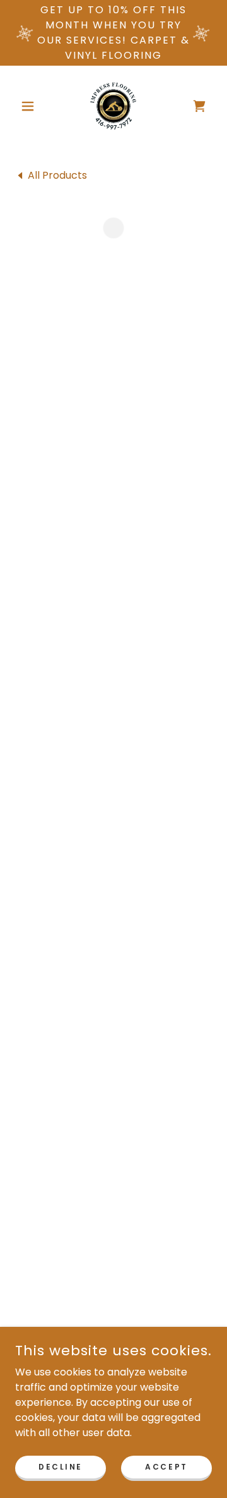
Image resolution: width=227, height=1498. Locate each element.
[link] (113, 106)
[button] (30, 106)
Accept (166, 1466)
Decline (60, 1466)
